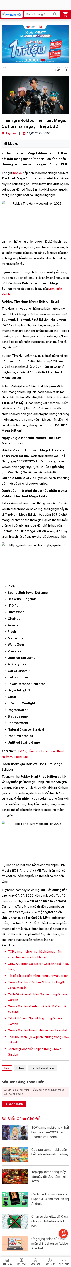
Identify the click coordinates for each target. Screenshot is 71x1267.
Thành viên (49, 1264)
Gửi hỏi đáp (15, 1103)
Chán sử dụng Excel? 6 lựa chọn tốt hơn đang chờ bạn (49, 1221)
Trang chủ (7, 1264)
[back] (4, 70)
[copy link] (58, 70)
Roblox (17, 173)
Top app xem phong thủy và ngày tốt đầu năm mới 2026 (48, 1176)
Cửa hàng (35, 1264)
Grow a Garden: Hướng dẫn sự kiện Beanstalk (38, 1030)
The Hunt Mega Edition (42, 1068)
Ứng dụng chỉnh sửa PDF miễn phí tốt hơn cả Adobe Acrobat (49, 1243)
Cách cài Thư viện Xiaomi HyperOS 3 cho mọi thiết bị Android (50, 1199)
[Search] (55, 14)
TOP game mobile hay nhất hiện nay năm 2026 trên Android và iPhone (50, 1132)
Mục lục (13, 143)
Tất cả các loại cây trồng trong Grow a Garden (38, 976)
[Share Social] (66, 70)
